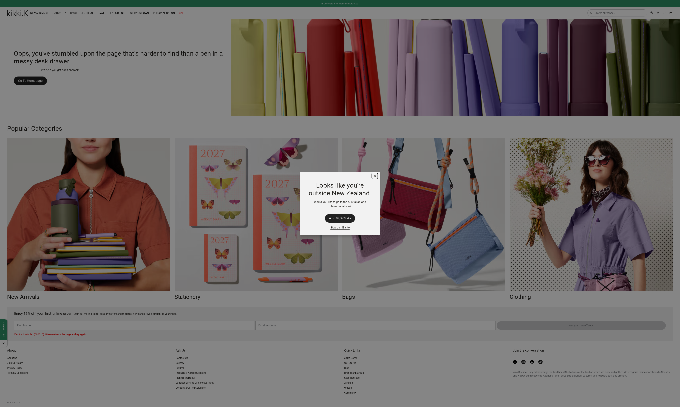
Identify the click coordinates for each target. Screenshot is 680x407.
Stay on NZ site (340, 227)
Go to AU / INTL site (340, 218)
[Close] (375, 176)
